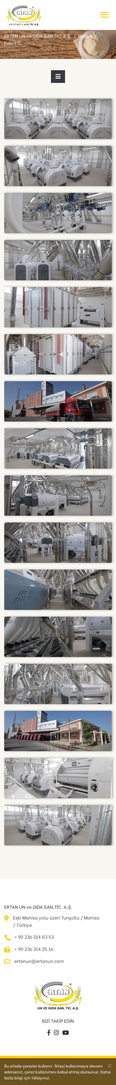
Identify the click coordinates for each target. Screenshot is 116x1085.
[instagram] (56, 1032)
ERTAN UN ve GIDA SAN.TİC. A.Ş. (37, 35)
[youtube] (65, 1032)
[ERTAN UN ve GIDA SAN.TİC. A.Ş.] (24, 15)
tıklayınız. (41, 1077)
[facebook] (48, 1032)
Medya (85, 35)
